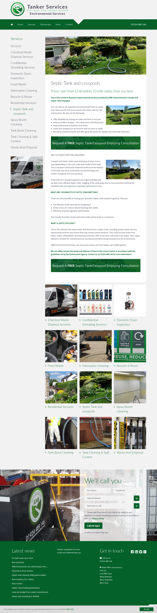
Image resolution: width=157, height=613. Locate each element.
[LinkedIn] (136, 552)
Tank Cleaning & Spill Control (95, 454)
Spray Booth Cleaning (125, 409)
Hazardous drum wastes (22, 571)
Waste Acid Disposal (130, 452)
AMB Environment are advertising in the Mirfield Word (35, 566)
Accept (146, 609)
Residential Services (60, 407)
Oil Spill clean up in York (22, 558)
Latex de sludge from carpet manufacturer (30, 592)
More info (70, 609)
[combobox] (111, 498)
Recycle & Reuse (127, 366)
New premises (18, 562)
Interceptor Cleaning (95, 366)
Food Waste (56, 366)
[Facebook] (132, 552)
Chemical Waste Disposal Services (59, 322)
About (20, 24)
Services (31, 24)
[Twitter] (140, 552)
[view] (61, 301)
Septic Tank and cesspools (92, 409)
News (58, 24)
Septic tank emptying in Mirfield (25, 596)
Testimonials (45, 24)
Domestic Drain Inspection (127, 322)
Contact (69, 24)
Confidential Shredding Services (94, 322)
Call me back (93, 525)
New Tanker (17, 583)
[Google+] (144, 552)
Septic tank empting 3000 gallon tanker (29, 575)
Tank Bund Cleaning (60, 452)
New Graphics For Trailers (23, 579)
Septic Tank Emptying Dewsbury (26, 588)
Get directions (117, 567)
